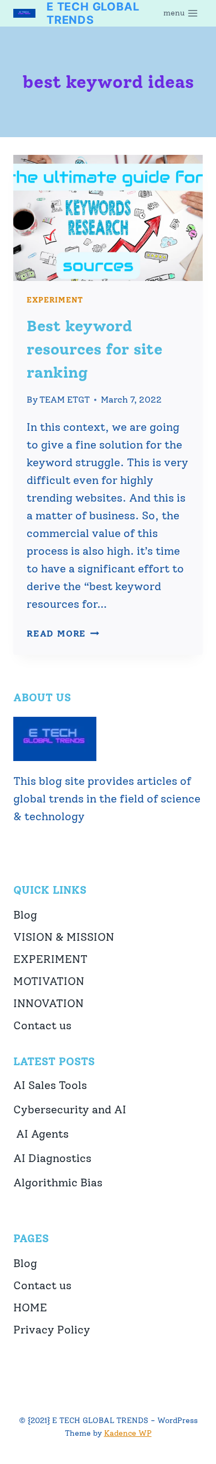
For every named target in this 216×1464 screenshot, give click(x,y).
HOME (30, 1307)
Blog (25, 914)
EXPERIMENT (55, 300)
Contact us (42, 1025)
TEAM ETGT (64, 399)
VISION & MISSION (63, 937)
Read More (63, 633)
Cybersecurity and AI (69, 1109)
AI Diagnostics (52, 1158)
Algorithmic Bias (57, 1182)
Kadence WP (128, 1433)
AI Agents (41, 1133)
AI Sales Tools (50, 1085)
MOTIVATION (48, 981)
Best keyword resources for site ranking (94, 349)
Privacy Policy (51, 1329)
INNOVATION (48, 1003)
